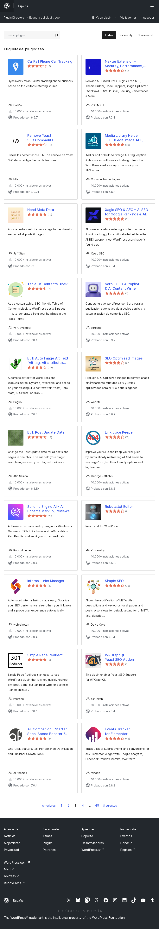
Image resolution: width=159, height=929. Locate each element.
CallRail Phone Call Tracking (49, 61)
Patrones (49, 850)
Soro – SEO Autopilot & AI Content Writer (122, 286)
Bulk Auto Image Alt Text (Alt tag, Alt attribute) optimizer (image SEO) (47, 360)
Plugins (48, 843)
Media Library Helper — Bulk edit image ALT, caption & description (124, 137)
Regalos (128, 850)
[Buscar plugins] (56, 35)
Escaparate (51, 829)
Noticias (10, 836)
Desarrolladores (92, 843)
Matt (9, 869)
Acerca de (11, 829)
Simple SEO (114, 581)
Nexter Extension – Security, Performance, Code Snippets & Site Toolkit (124, 63)
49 (97, 805)
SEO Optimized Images (124, 358)
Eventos (126, 836)
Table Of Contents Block (47, 284)
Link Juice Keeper (119, 432)
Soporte (87, 836)
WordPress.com (17, 862)
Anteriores (49, 805)
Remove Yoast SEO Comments (40, 137)
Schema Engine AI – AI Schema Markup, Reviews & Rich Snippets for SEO (50, 509)
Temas (47, 836)
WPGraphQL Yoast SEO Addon (119, 657)
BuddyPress (14, 883)
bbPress (12, 876)
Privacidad (11, 850)
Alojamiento (12, 843)
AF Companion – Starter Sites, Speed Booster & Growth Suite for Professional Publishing (47, 731)
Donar (126, 843)
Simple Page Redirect (45, 655)
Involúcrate (128, 829)
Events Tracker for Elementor (117, 731)
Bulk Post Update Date (46, 432)
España (18, 900)
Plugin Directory (14, 17)
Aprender (87, 829)
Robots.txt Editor (119, 507)
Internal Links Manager (45, 581)
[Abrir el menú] (153, 6)
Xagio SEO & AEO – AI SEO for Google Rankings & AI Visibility (126, 212)
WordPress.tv (93, 850)
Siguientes (110, 805)
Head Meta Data (40, 210)
